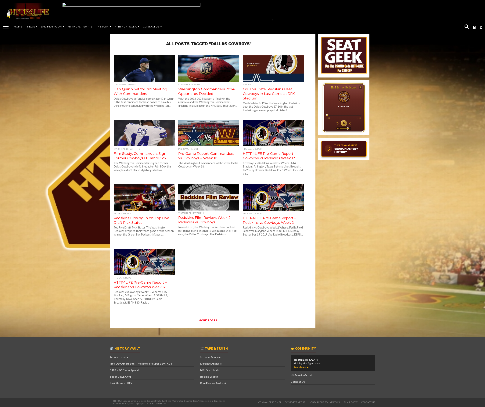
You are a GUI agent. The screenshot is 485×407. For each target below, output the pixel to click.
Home (18, 26)
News (31, 26)
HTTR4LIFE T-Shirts (80, 26)
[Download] (360, 87)
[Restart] (350, 123)
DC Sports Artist (301, 374)
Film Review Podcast (213, 383)
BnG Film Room (51, 26)
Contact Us (151, 26)
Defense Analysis (211, 363)
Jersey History (119, 356)
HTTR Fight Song (126, 26)
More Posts (208, 320)
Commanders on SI (269, 402)
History (103, 26)
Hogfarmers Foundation (324, 402)
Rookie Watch (209, 376)
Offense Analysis (210, 356)
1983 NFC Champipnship (125, 370)
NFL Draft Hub (209, 370)
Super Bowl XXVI (120, 376)
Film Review (350, 402)
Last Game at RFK (121, 383)
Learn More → (301, 367)
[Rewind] (337, 123)
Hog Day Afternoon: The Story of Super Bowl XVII (141, 363)
